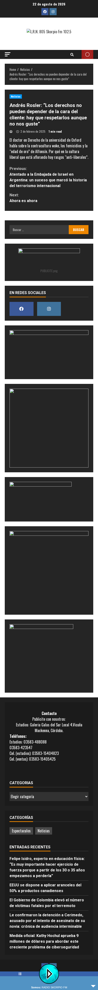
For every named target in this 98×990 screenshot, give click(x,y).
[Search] (72, 54)
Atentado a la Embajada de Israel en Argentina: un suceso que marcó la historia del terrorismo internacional (48, 177)
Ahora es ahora (23, 198)
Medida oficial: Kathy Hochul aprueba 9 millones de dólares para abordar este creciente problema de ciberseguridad (44, 941)
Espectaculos (21, 831)
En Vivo (87, 54)
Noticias (15, 96)
